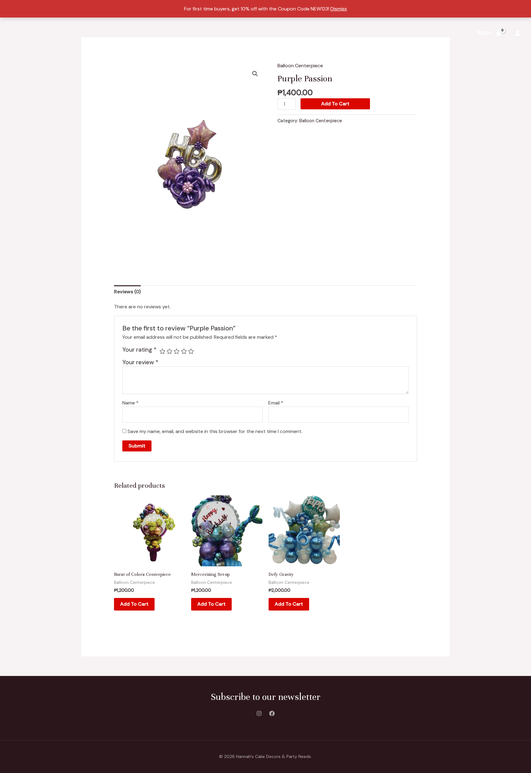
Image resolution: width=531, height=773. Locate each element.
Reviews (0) (127, 291)
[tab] (127, 291)
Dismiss (338, 9)
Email (275, 403)
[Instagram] (259, 713)
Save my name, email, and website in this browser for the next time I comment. (215, 431)
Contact (452, 33)
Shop (363, 33)
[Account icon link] (517, 33)
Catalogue (419, 33)
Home (338, 33)
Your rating (139, 349)
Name (130, 403)
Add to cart (335, 103)
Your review (140, 362)
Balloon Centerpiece (300, 65)
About (388, 33)
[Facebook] (272, 713)
